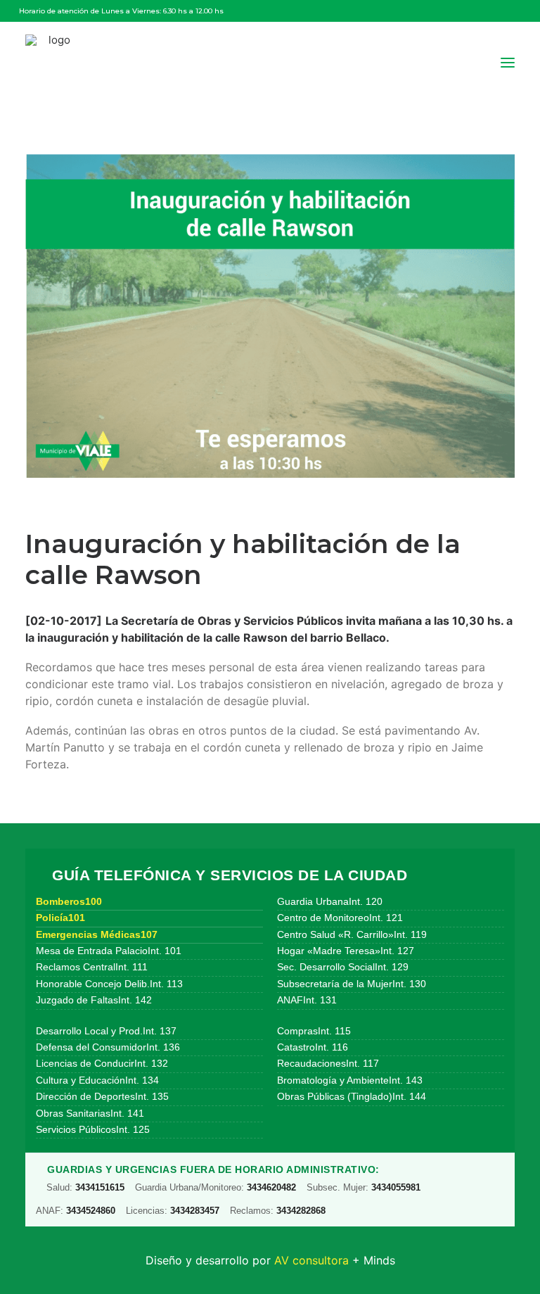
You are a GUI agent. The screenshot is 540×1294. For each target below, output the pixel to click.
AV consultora (311, 1260)
